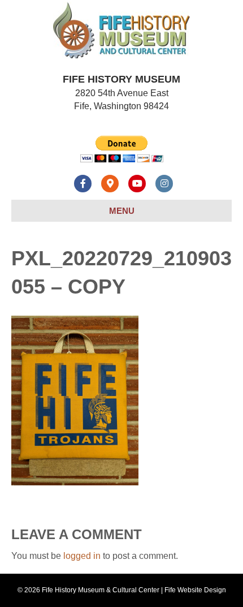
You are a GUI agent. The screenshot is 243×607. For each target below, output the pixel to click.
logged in (82, 556)
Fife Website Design (195, 590)
